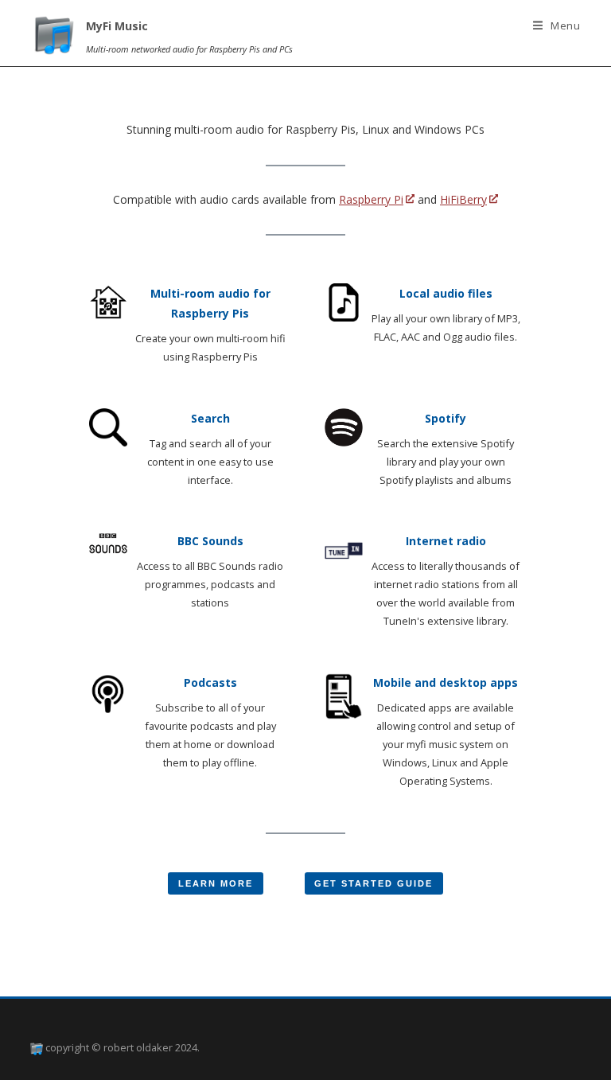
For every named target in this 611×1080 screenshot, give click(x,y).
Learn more (215, 883)
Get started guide (373, 883)
